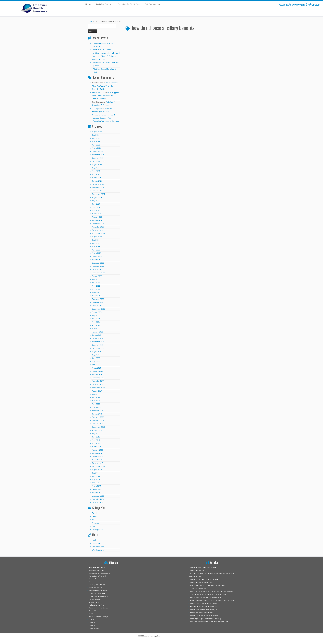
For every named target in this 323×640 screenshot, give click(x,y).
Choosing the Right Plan (128, 4)
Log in (94, 540)
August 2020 (97, 351)
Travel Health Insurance (198, 588)
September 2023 (98, 233)
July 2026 (95, 135)
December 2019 (98, 378)
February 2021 (97, 332)
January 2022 (97, 296)
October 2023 (97, 230)
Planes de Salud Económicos (98, 608)
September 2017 (98, 466)
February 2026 (97, 151)
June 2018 (96, 437)
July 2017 (95, 473)
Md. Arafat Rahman (99, 115)
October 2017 (97, 463)
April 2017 (96, 483)
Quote (91, 614)
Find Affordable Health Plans (98, 593)
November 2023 (98, 227)
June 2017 (96, 476)
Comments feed (98, 546)
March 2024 (96, 214)
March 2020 (96, 368)
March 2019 (96, 407)
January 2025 (97, 181)
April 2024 (96, 210)
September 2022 (98, 273)
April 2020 (96, 365)
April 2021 (96, 325)
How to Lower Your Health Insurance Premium (205, 597)
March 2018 (96, 447)
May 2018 (96, 440)
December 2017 (98, 456)
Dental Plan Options (95, 588)
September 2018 (98, 427)
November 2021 (98, 302)
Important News (94, 602)
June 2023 (96, 243)
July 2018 (95, 433)
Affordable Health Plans (96, 570)
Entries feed (96, 543)
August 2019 (97, 391)
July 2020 (95, 355)
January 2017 (97, 492)
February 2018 (97, 450)
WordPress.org (98, 550)
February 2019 (97, 410)
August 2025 (97, 164)
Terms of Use (93, 620)
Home (88, 4)
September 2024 (98, 194)
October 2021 (97, 305)
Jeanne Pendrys (98, 92)
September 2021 (98, 309)
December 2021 (98, 299)
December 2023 (98, 223)
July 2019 (95, 394)
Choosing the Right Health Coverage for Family (205, 619)
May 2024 (96, 207)
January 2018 (97, 453)
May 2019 (96, 401)
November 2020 (98, 342)
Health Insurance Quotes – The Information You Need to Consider (105, 118)
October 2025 (97, 158)
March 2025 (96, 178)
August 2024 (97, 197)
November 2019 (98, 381)
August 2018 (97, 430)
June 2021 (96, 319)
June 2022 (96, 283)
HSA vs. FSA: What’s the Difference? (202, 613)
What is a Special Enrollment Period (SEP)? (204, 610)
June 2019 (96, 397)
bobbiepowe (97, 108)
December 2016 (98, 496)
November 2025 (98, 155)
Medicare (95, 523)
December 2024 (98, 184)
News (94, 526)
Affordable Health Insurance (98, 567)
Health (94, 516)
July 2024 (95, 200)
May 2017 (96, 479)
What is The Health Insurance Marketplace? (204, 616)
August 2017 (97, 470)
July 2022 (95, 279)
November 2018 (98, 420)
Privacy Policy (93, 611)
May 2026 (96, 141)
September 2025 (98, 161)
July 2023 (95, 240)
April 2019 (96, 404)
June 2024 (96, 204)
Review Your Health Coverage (98, 617)
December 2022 (98, 263)
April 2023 (96, 250)
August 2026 (97, 132)
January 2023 (97, 260)
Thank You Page (94, 628)
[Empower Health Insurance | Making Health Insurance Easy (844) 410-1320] (37, 8)
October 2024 (97, 191)
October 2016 (97, 502)
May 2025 (96, 171)
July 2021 (95, 315)
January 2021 (97, 335)
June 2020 (96, 358)
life (93, 519)
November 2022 (98, 266)
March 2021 (96, 328)
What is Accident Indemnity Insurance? (203, 567)
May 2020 (96, 361)
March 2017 (96, 486)
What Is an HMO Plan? (101, 49)
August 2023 (97, 237)
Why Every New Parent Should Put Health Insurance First (209, 622)
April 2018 (96, 443)
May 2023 (96, 246)
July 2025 (95, 168)
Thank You (92, 622)
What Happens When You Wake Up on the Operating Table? (104, 86)
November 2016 (98, 499)
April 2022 (96, 289)
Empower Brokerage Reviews (98, 591)
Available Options (104, 4)
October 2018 (97, 424)
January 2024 (97, 220)
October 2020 (97, 345)
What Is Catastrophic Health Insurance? (203, 604)
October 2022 (97, 269)
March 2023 (96, 253)
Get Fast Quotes (152, 4)
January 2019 (97, 414)
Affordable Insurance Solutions (99, 573)
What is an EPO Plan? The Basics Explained (204, 579)
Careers (91, 582)
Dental (94, 513)
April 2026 (96, 145)
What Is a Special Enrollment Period (202, 582)
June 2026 (96, 138)
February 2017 (97, 489)
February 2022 (97, 292)
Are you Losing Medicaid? (97, 576)
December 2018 (98, 417)
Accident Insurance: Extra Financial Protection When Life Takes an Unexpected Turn (105, 56)
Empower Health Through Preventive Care (203, 607)
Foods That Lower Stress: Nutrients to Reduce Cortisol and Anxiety (212, 600)
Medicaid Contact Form (96, 605)
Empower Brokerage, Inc (151, 636)
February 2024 (97, 217)
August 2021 (97, 312)
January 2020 (97, 374)
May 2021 (96, 322)
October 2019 (97, 384)
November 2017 (98, 460)
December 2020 (98, 338)
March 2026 (96, 148)
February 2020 (97, 371)
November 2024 (98, 187)
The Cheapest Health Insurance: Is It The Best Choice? (208, 594)
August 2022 (97, 276)
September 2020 (98, 348)
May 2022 (96, 286)
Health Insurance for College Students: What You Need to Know (211, 591)
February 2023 (97, 256)
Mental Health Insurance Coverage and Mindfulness (207, 585)
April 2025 (96, 174)
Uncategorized (97, 529)
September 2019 (98, 387)
